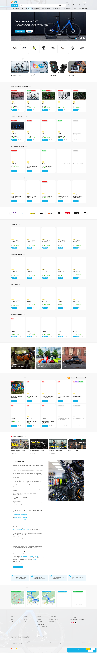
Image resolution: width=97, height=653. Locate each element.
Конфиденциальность (54, 643)
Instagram (34, 559)
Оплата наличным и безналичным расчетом (66, 642)
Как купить (26, 618)
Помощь (51, 614)
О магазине (26, 616)
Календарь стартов (40, 624)
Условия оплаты (52, 616)
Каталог (12, 616)
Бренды (12, 623)
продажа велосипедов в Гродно (20, 519)
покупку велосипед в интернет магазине (21, 529)
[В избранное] (18, 110)
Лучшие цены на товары (77, 575)
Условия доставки (52, 618)
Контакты (25, 621)
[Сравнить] (21, 110)
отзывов (24, 646)
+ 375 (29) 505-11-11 (24, 556)
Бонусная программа (57, 575)
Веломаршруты (39, 616)
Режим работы (13, 638)
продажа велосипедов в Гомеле (20, 517)
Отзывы (25, 619)
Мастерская (13, 618)
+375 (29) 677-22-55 (68, 2)
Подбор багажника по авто (42, 626)
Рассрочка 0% (14, 90)
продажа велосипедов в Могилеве (21, 520)
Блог (37, 628)
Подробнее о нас (18, 567)
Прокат (12, 619)
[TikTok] (76, 623)
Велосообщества (40, 618)
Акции (12, 621)
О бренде (61, 33)
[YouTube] (74, 623)
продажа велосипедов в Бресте (20, 514)
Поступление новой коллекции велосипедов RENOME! (18, 74)
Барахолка (39, 619)
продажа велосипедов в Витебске (21, 515)
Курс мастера (39, 621)
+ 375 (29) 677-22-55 (33, 556)
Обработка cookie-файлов (62, 643)
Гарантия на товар (52, 621)
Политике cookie (74, 650)
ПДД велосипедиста (40, 623)
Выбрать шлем (53, 33)
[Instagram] (71, 623)
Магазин (25, 614)
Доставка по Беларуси (19, 575)
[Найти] (64, 5)
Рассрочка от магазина (53, 619)
